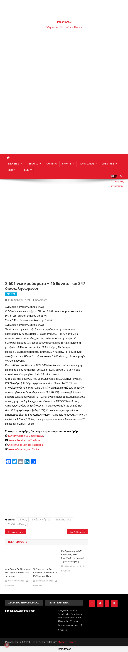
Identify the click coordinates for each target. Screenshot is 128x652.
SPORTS (66, 163)
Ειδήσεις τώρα (63, 519)
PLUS (26, 169)
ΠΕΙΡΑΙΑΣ (32, 163)
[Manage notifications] (6, 645)
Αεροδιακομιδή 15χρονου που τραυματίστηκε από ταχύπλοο (17, 572)
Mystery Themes (67, 642)
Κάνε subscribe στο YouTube (24, 440)
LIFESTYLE (108, 163)
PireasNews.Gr (64, 21)
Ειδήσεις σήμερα (41, 519)
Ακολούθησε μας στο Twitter (23, 449)
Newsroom (41, 300)
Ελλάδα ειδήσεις (17, 524)
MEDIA (11, 169)
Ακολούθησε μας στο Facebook (25, 444)
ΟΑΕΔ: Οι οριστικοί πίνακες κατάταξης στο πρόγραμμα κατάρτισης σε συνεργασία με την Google (78, 532)
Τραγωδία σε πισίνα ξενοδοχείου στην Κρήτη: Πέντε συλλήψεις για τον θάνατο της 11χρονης (70, 615)
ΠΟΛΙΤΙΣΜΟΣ (86, 163)
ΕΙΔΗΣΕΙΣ (13, 163)
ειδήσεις (22, 519)
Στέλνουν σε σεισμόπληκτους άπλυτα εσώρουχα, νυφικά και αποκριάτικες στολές (18, 532)
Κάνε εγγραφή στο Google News (25, 435)
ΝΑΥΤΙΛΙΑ (51, 163)
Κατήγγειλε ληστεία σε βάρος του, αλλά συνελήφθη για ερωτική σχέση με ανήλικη (72, 556)
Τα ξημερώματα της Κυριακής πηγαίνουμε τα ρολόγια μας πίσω (45, 572)
